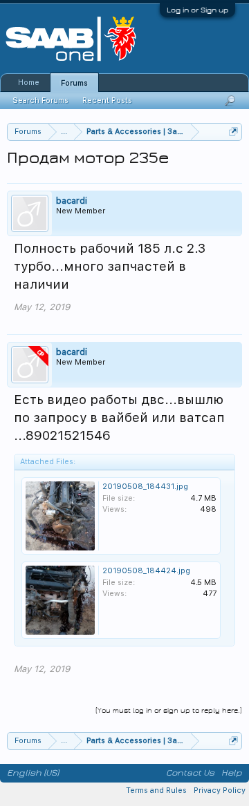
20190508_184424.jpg (146, 570)
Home (28, 82)
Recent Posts (107, 100)
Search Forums (40, 100)
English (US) (33, 773)
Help (231, 773)
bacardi (71, 200)
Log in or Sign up (197, 10)
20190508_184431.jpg (145, 486)
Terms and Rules (156, 790)
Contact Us (190, 773)
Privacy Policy (220, 790)
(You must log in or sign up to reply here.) (168, 710)
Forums (74, 83)
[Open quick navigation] (233, 131)
